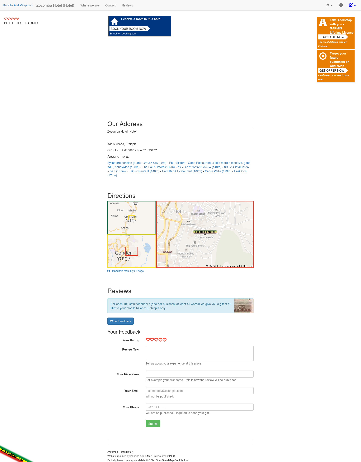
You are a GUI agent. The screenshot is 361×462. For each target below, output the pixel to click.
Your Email (131, 391)
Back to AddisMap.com (18, 5)
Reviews (127, 5)
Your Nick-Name (128, 374)
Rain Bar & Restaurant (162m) (182, 171)
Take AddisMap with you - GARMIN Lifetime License (341, 26)
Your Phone (131, 407)
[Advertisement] (180, 76)
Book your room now (128, 29)
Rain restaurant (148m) (144, 171)
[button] (329, 5)
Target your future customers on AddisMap (340, 59)
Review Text (130, 349)
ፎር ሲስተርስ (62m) (155, 163)
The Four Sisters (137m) (159, 167)
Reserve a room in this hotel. (141, 19)
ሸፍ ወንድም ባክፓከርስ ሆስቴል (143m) (200, 167)
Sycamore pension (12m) (124, 163)
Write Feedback (120, 321)
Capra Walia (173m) (218, 171)
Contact (110, 5)
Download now (331, 37)
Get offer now (331, 70)
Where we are (89, 5)
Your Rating (131, 340)
